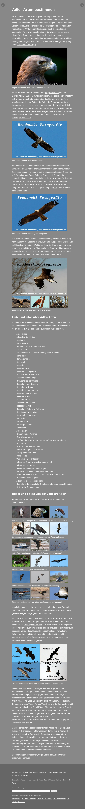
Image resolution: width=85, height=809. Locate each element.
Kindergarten (52, 688)
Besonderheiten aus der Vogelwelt (27, 640)
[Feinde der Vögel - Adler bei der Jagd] (59, 550)
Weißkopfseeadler (24, 425)
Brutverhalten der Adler (58, 99)
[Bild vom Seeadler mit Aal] (59, 517)
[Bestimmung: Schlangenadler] (40, 566)
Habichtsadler (22, 343)
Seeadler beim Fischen (26, 393)
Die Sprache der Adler (26, 453)
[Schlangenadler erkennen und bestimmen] (40, 534)
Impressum (32, 780)
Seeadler (20, 365)
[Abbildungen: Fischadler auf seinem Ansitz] (40, 307)
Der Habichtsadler (59, 799)
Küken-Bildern (44, 707)
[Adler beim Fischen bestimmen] (21, 599)
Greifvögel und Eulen (21, 118)
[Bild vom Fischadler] (21, 517)
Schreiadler (21, 362)
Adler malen (21, 431)
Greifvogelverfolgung (61, 41)
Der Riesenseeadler (29, 799)
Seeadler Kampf (23, 406)
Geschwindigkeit (63, 105)
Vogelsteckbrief (52, 93)
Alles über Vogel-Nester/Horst (29, 450)
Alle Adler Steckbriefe (25, 337)
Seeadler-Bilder (23, 396)
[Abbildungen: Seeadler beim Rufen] (21, 307)
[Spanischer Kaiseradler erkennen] (21, 534)
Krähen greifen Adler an (26, 434)
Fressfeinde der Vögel (26, 45)
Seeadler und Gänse (25, 403)
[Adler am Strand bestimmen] (40, 599)
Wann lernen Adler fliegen (27, 459)
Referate (32, 698)
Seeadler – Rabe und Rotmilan (30, 409)
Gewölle (15, 716)
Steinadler (20, 418)
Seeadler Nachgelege (26, 371)
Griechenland (18, 737)
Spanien (33, 734)
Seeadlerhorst (22, 368)
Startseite (15, 780)
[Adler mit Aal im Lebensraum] (40, 550)
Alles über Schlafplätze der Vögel (31, 468)
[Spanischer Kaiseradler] (59, 566)
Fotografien (32, 755)
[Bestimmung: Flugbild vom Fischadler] (59, 599)
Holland (23, 734)
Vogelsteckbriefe (55, 780)
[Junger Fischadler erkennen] (21, 583)
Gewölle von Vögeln (25, 437)
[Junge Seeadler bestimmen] (40, 583)
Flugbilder (59, 637)
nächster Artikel (82, 5)
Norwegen (39, 731)
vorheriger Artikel (3, 5)
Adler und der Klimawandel (28, 446)
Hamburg (26, 758)
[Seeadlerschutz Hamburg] (21, 550)
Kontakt (23, 780)
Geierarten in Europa (44, 799)
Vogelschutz (21, 456)
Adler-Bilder (21, 334)
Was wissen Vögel (32, 713)
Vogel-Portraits (65, 707)
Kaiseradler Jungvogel (26, 415)
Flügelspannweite (58, 102)
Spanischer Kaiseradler (26, 412)
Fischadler (21, 340)
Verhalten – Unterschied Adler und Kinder (34, 471)
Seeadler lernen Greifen (27, 384)
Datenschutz (43, 780)
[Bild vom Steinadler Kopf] (40, 517)
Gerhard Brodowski (39, 772)
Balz (55, 187)
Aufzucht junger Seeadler (27, 374)
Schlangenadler (23, 359)
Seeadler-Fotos (23, 399)
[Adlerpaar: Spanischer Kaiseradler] (21, 566)
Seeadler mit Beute (24, 387)
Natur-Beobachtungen (31, 487)
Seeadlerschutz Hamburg (27, 390)
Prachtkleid (48, 175)
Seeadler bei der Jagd (26, 378)
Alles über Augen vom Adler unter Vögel (34, 462)
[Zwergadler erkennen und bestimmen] (59, 534)
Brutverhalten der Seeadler (28, 381)
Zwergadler (21, 428)
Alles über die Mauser (26, 465)
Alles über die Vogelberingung (29, 481)
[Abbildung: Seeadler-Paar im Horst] (59, 307)
